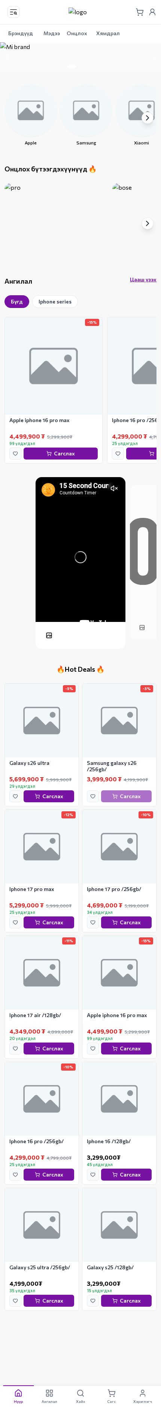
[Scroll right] (148, 118)
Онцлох (77, 33)
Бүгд (17, 301)
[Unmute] (114, 488)
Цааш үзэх (143, 279)
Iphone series (55, 301)
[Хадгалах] (15, 454)
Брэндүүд (20, 33)
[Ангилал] (13, 12)
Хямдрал (108, 33)
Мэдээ (51, 33)
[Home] (78, 11)
